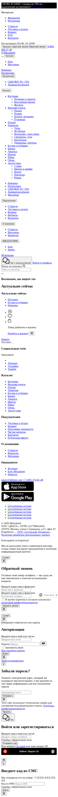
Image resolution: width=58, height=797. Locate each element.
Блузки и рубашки (18, 145)
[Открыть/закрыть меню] (2, 56)
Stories (11, 249)
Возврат (12, 32)
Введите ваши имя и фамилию (18, 586)
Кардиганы (20, 139)
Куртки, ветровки (24, 116)
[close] (56, 595)
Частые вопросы (17, 432)
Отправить (8, 696)
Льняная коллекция (18, 84)
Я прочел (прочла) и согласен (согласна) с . (26, 601)
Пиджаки (13, 299)
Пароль (5, 644)
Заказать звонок (10, 606)
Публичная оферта (18, 437)
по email (20, 746)
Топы (17, 128)
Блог (10, 61)
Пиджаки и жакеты (24, 99)
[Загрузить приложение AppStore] (17, 490)
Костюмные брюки (24, 102)
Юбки (11, 157)
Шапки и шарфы (23, 169)
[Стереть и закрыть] (2, 273)
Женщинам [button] (7, 12)
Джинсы (12, 151)
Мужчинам (14, 20)
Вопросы (13, 215)
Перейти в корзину (18, 333)
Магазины (13, 64)
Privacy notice (49, 595)
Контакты (13, 38)
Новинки (6, 70)
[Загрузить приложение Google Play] (17, 500)
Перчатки (19, 174)
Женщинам (14, 17)
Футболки (19, 131)
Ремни (17, 177)
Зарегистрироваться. (12, 660)
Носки (17, 171)
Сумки (18, 166)
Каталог (10, 56)
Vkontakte (13, 366)
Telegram (12, 363)
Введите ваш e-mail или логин (17, 636)
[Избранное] (10, 317)
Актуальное (8, 76)
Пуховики (19, 119)
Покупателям (9, 200)
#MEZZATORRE (10, 241)
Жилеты (18, 105)
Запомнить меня (14, 647)
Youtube (12, 369)
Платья (11, 122)
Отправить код (10, 743)
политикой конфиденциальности (19, 602)
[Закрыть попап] (31, 333)
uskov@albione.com (11, 479)
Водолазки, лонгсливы (26, 134)
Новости (12, 474)
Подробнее (37, 6)
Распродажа (7, 72)
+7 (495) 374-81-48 (33, 479)
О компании (8, 224)
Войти (5, 654)
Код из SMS (7, 783)
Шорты (12, 154)
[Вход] (10, 312)
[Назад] (3, 664)
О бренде (13, 26)
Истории (12, 468)
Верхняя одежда (16, 107)
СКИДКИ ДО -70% (18, 81)
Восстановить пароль (13, 650)
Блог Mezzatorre (16, 471)
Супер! (6, 557)
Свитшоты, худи (23, 137)
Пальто (18, 110)
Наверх (5, 339)
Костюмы (13, 96)
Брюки (11, 148)
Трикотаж (13, 125)
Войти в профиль (42, 262)
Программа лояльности (20, 429)
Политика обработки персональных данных (25, 534)
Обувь (11, 160)
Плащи (18, 113)
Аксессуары (14, 163)
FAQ (10, 35)
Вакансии (13, 235)
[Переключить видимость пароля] (43, 643)
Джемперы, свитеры (25, 142)
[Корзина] (9, 321)
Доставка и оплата (18, 29)
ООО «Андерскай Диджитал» (33, 532)
